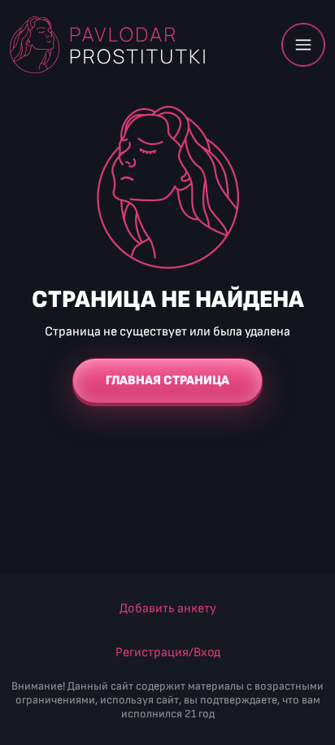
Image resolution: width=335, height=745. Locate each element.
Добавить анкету (168, 608)
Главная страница (167, 380)
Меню (303, 45)
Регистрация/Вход (167, 652)
